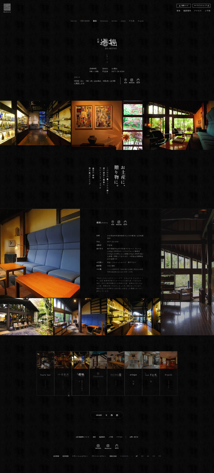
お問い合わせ (134, 437)
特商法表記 (113, 456)
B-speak (141, 21)
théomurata (104, 21)
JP (137, 456)
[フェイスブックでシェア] (112, 414)
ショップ (200, 5)
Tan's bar (73, 21)
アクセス (198, 11)
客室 (178, 11)
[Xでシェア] (106, 414)
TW (159, 456)
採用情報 (65, 456)
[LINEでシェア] (117, 414)
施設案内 (187, 11)
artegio (123, 21)
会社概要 (56, 456)
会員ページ (184, 5)
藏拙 (95, 21)
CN (154, 456)
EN (142, 456)
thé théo (114, 21)
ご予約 (207, 11)
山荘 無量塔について (82, 437)
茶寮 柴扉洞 (85, 21)
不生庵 (131, 21)
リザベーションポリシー (80, 456)
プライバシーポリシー (99, 456)
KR (148, 456)
